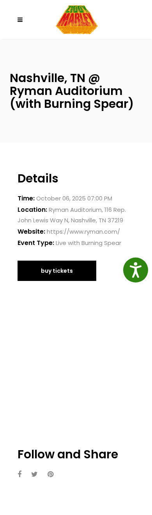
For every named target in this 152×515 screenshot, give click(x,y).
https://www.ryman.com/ (83, 231)
